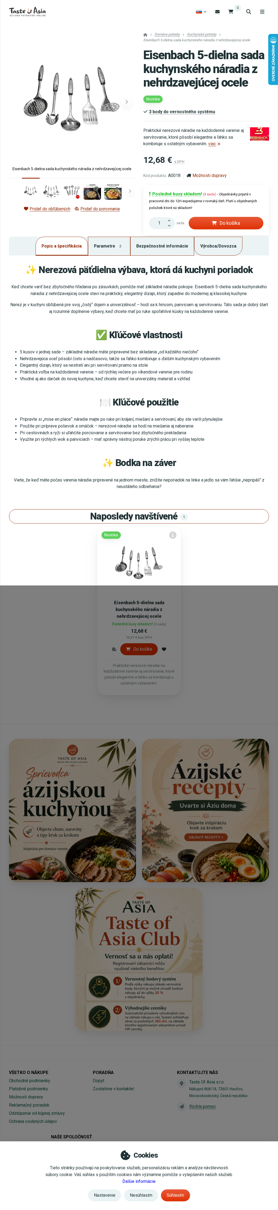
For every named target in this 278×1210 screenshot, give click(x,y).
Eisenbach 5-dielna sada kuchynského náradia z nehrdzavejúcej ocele (139, 609)
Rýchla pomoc (202, 1106)
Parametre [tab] (107, 246)
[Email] (217, 12)
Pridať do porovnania (100, 208)
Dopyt (98, 1080)
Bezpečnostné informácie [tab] (162, 246)
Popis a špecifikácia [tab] (62, 246)
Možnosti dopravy (209, 175)
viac (212, 143)
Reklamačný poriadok (29, 1105)
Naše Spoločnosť (71, 1136)
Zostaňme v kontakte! (113, 1088)
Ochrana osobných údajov (33, 1121)
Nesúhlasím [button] (141, 1195)
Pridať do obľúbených (50, 208)
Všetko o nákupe (28, 1072)
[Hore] (170, 220)
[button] (126, 102)
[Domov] (27, 11)
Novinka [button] (153, 99)
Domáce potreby (167, 34)
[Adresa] (181, 1083)
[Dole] (170, 226)
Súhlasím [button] (175, 1195)
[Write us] (181, 1106)
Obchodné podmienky (29, 1080)
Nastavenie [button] (104, 1195)
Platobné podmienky (28, 1088)
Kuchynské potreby (201, 34)
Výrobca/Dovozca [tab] (218, 246)
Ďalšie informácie (139, 1181)
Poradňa (103, 1072)
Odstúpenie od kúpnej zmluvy (37, 1113)
